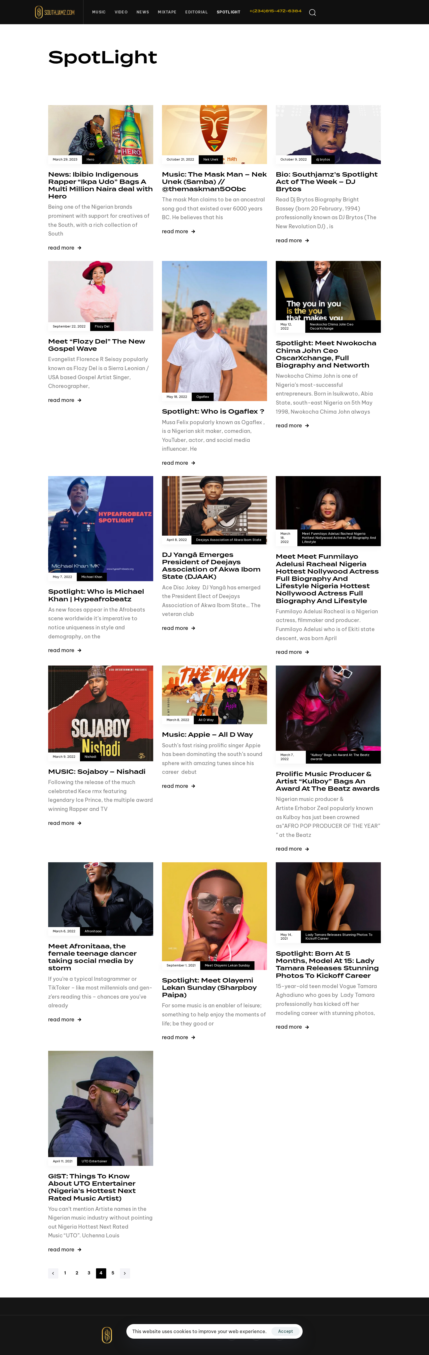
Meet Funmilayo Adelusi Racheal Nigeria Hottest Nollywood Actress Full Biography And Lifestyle (339, 538)
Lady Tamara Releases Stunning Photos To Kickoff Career (339, 937)
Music (99, 12)
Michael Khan (91, 577)
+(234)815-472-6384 (275, 11)
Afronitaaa (93, 931)
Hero (90, 159)
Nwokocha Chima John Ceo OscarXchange (331, 326)
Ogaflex (202, 397)
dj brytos (323, 159)
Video (121, 12)
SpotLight (229, 12)
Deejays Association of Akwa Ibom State (228, 540)
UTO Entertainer (94, 1161)
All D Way (206, 720)
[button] (312, 12)
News (143, 12)
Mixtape (167, 12)
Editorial (196, 12)
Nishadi (90, 757)
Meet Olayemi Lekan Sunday (227, 965)
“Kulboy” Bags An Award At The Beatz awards (340, 757)
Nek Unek (210, 159)
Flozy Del (102, 326)
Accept (285, 1331)
